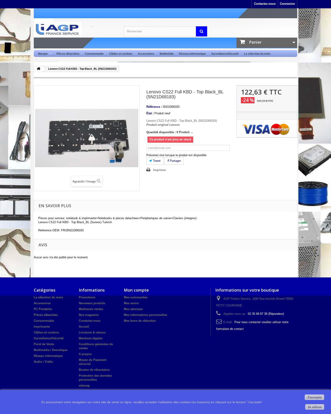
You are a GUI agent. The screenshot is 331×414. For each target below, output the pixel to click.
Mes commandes (135, 297)
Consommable (94, 53)
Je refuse (315, 407)
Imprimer (159, 170)
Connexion (287, 3)
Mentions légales (90, 338)
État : (150, 113)
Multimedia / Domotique (50, 350)
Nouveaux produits (92, 303)
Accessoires (146, 53)
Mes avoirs (131, 303)
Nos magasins (89, 315)
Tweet (156, 160)
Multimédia (167, 53)
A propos (85, 354)
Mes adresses (133, 309)
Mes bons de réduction (140, 320)
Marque (41, 54)
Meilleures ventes (91, 309)
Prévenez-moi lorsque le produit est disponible (176, 155)
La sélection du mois (257, 53)
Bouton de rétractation (94, 369)
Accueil (84, 326)
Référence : (154, 106)
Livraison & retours (92, 332)
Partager (175, 160)
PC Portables (43, 309)
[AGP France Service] (75, 29)
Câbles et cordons (120, 53)
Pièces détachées (68, 53)
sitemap (84, 385)
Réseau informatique (192, 53)
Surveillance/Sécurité (225, 53)
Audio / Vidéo (43, 361)
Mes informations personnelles (145, 315)
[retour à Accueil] (38, 69)
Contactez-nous (265, 3)
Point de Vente (44, 344)
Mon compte (136, 290)
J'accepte (314, 397)
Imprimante (42, 326)
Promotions (87, 297)
